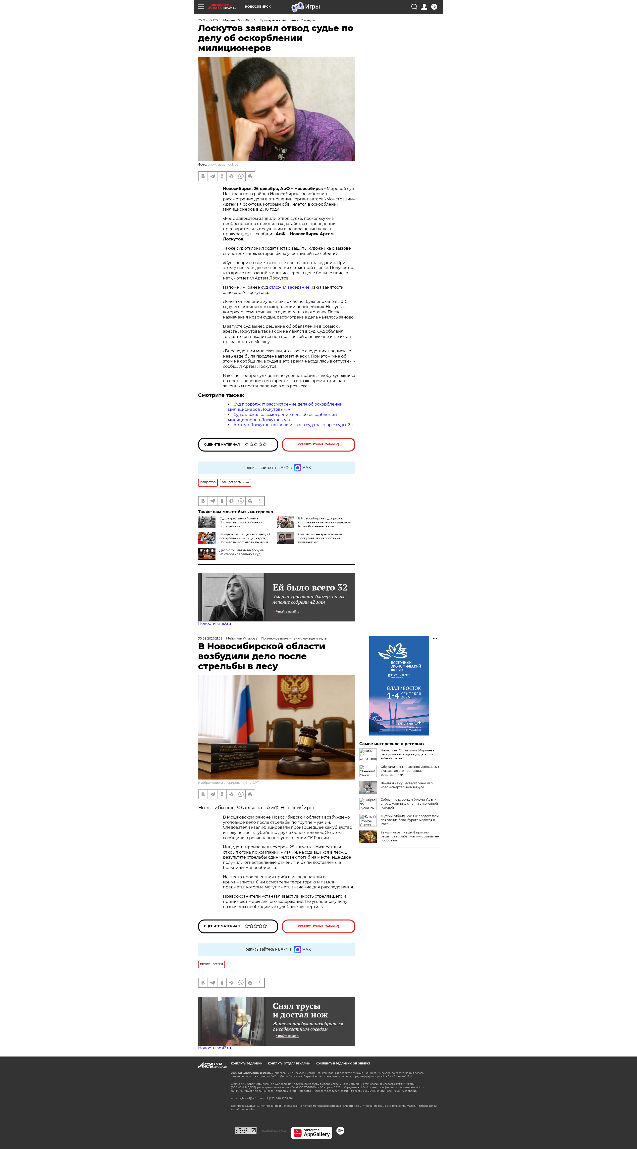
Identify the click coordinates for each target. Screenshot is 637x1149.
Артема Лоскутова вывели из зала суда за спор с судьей (291, 424)
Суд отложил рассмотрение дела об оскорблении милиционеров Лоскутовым (282, 417)
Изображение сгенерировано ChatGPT (228, 782)
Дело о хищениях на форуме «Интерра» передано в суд (241, 552)
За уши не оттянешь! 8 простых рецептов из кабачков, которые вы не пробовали (410, 836)
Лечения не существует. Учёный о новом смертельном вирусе (407, 785)
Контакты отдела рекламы (289, 1063)
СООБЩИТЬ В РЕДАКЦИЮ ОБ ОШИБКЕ (343, 1063)
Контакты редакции (246, 1063)
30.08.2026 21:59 (210, 638)
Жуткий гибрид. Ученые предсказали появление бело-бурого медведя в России (410, 820)
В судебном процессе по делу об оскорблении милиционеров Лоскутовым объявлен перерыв (245, 538)
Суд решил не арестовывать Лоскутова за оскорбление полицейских (320, 538)
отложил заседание (289, 287)
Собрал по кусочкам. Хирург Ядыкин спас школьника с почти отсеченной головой (409, 803)
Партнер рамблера (274, 1130)
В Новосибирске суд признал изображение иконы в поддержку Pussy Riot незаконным (324, 522)
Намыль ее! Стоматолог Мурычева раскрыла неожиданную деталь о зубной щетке (407, 754)
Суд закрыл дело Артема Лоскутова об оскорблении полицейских (241, 522)
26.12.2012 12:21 (208, 20)
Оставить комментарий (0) (318, 444)
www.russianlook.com (225, 164)
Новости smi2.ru (214, 623)
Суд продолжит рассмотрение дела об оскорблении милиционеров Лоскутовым (285, 407)
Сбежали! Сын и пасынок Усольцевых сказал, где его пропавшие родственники (410, 771)
